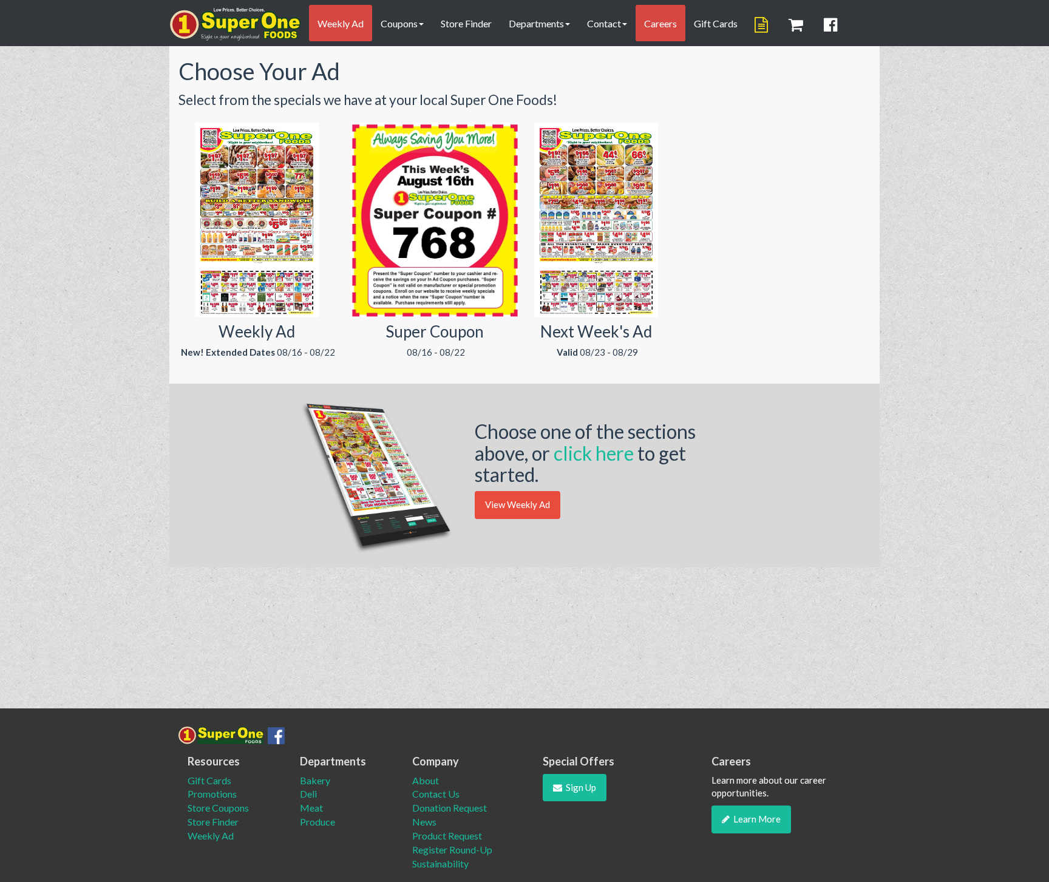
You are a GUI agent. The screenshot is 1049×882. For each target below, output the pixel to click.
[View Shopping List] (763, 24)
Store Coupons (218, 807)
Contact (604, 23)
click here (595, 453)
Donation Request (449, 807)
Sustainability (440, 863)
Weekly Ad (340, 23)
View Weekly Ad (517, 504)
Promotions (212, 793)
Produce (317, 821)
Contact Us (436, 793)
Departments (536, 23)
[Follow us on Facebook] (832, 24)
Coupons (399, 23)
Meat (311, 807)
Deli (308, 793)
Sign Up (581, 787)
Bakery (315, 780)
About (425, 780)
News (424, 821)
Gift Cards (716, 23)
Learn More (757, 818)
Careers (660, 23)
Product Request (447, 835)
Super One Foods (235, 24)
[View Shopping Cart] (797, 24)
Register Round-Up (452, 849)
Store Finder (466, 23)
